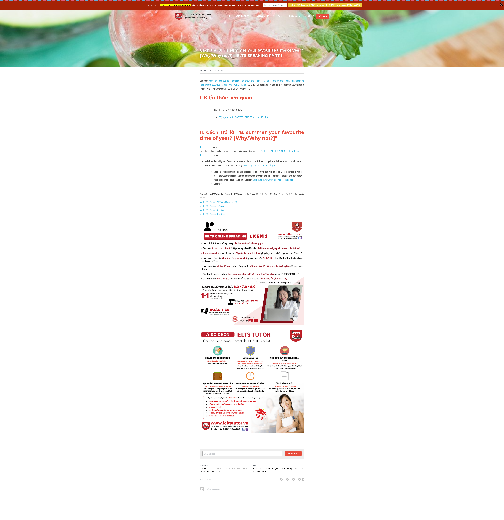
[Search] (309, 16)
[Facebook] (281, 479)
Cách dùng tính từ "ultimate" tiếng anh (260, 165)
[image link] (179, 16)
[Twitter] (287, 479)
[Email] (299, 479)
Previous (205, 465)
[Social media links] (313, 16)
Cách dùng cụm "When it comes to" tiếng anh (273, 179)
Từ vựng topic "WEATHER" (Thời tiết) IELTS (243, 117)
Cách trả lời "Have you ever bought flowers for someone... (278, 470)
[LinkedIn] (293, 479)
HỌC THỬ (322, 16)
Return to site (206, 479)
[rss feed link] (303, 479)
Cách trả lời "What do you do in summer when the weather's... (223, 470)
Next (255, 465)
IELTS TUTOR (206, 147)
